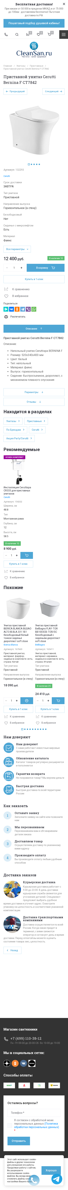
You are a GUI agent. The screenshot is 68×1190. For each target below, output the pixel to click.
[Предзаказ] (26, 700)
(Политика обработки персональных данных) (36, 1125)
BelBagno (40, 644)
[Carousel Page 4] (36, 164)
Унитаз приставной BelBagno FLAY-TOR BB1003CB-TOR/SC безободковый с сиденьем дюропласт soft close (47, 633)
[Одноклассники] (17, 309)
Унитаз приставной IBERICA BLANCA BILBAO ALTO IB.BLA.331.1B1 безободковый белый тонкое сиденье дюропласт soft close (17, 633)
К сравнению (21, 289)
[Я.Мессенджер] (5, 309)
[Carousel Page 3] (34, 164)
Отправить (19, 1141)
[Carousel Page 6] (35, 729)
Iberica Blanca (11, 644)
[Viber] (28, 309)
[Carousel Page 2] (31, 164)
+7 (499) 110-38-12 (25, 1038)
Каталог (63, 34)
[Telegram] (22, 309)
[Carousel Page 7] (38, 729)
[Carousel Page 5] (39, 164)
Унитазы (20, 66)
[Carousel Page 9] (43, 729)
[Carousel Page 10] (45, 729)
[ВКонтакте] (11, 309)
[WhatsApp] (33, 309)
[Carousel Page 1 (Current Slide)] (28, 164)
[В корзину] (26, 555)
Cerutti (6, 176)
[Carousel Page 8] (40, 729)
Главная (7, 66)
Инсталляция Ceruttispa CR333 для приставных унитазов (17, 490)
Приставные (36, 66)
